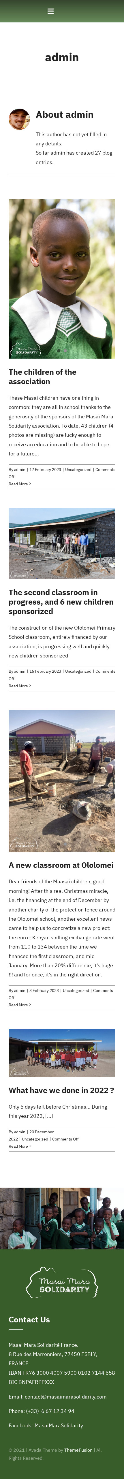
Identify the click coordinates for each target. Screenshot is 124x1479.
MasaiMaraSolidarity (59, 1425)
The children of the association (42, 376)
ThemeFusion (78, 1450)
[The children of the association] (62, 279)
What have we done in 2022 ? (61, 1090)
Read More (18, 483)
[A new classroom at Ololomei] (62, 781)
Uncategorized (78, 469)
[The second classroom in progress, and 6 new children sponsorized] (62, 543)
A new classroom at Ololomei (61, 865)
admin (19, 469)
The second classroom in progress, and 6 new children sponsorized (61, 601)
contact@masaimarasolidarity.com (66, 1396)
